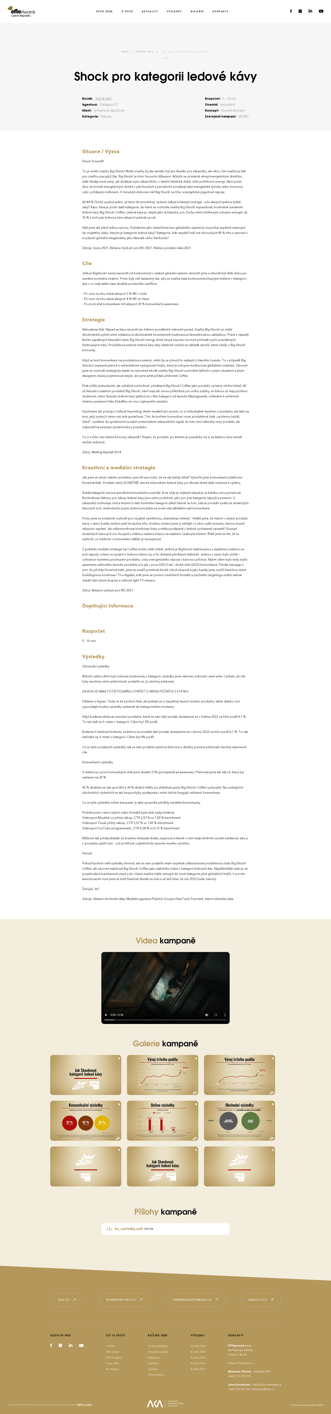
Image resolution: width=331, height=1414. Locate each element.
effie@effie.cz (245, 1363)
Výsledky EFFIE (144, 52)
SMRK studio (84, 1404)
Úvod (124, 52)
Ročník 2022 (103, 99)
